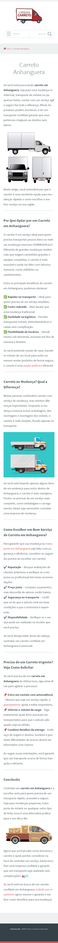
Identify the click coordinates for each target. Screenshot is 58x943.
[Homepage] (29, 15)
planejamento (12, 704)
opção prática (31, 365)
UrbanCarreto (15, 929)
